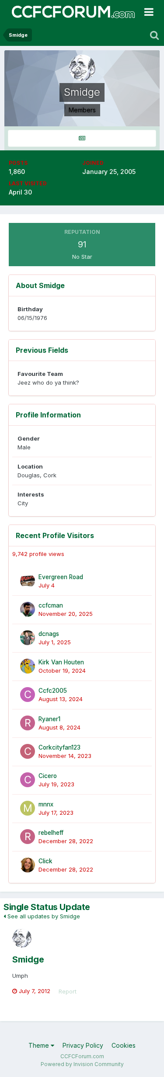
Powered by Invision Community (82, 1064)
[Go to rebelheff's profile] (27, 836)
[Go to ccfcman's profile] (27, 609)
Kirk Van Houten (61, 662)
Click (45, 861)
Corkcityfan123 (59, 747)
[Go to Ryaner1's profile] (27, 723)
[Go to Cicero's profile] (27, 779)
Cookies (124, 1045)
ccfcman (50, 605)
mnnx (45, 804)
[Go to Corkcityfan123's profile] (27, 751)
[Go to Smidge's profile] (21, 938)
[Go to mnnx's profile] (27, 808)
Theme (39, 1045)
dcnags (48, 633)
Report (68, 991)
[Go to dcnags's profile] (27, 637)
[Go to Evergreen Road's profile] (27, 580)
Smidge (28, 959)
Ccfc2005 (52, 690)
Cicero (47, 775)
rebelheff (50, 832)
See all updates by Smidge (43, 916)
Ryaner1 (49, 719)
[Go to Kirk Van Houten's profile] (27, 666)
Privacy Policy (83, 1045)
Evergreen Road (60, 576)
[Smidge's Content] (82, 138)
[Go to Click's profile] (27, 865)
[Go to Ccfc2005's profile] (27, 694)
